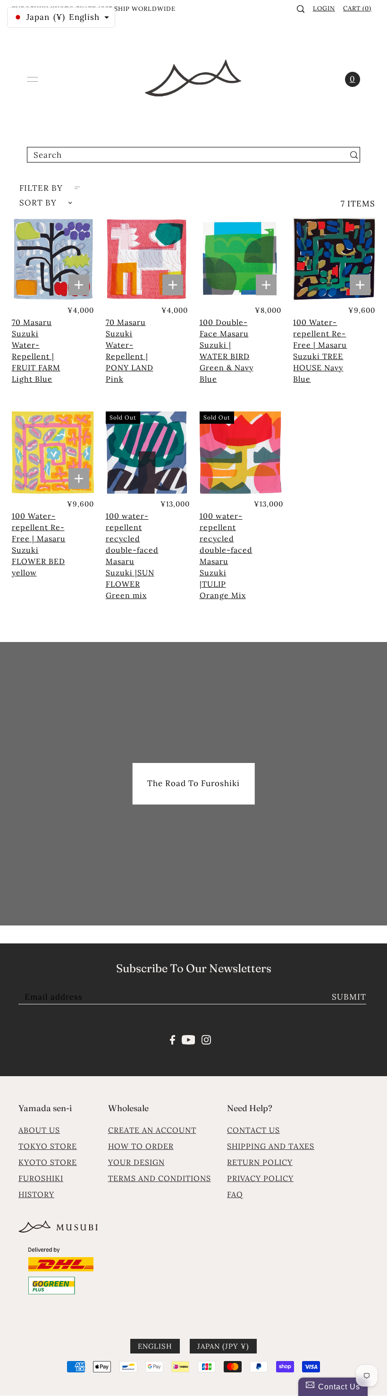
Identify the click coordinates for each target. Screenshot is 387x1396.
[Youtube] (188, 1039)
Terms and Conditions (159, 1178)
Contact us (253, 1130)
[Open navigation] (32, 79)
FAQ (235, 1194)
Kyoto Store (47, 1162)
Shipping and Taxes (270, 1146)
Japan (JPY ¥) (223, 1346)
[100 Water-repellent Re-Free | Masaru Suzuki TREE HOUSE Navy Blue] (334, 259)
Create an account (152, 1130)
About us (39, 1130)
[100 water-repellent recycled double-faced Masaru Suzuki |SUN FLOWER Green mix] (147, 452)
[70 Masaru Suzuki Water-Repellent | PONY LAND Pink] (147, 259)
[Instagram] (206, 1039)
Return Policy (260, 1162)
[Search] (300, 9)
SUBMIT (349, 997)
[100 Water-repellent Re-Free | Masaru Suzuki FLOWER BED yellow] (53, 452)
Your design (136, 1162)
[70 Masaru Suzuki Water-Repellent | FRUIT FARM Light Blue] (53, 259)
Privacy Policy (260, 1178)
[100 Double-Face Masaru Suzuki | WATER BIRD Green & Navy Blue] (241, 259)
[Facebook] (172, 1039)
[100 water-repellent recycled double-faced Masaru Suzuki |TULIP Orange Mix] (241, 452)
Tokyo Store (47, 1146)
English (155, 1346)
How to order (141, 1146)
